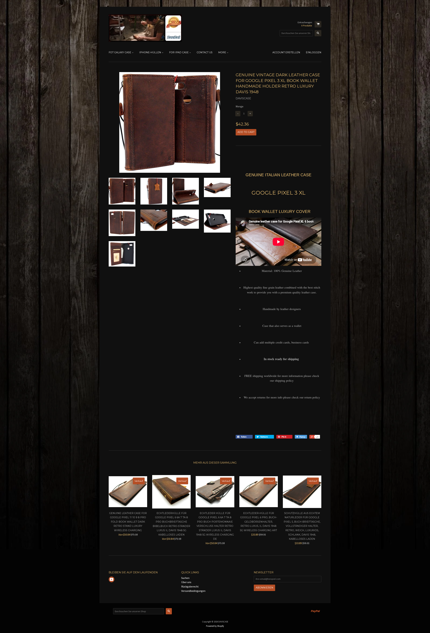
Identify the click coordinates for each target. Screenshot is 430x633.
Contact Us (204, 52)
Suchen (185, 578)
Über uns (186, 582)
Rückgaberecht (190, 586)
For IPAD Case (179, 52)
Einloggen (313, 52)
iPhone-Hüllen (150, 52)
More (222, 52)
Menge (239, 106)
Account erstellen (286, 52)
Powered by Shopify (215, 626)
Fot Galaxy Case (120, 52)
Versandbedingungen (193, 591)
